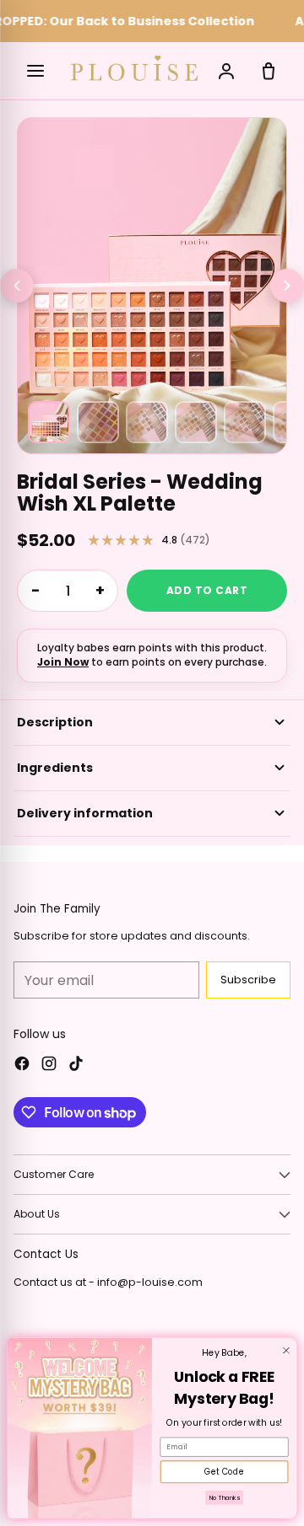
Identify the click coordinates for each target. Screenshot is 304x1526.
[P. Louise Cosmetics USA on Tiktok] (76, 1066)
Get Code (224, 1472)
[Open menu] (35, 70)
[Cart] (268, 70)
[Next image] (287, 286)
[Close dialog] (287, 1351)
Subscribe (248, 979)
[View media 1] (49, 422)
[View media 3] (147, 422)
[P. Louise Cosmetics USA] (134, 69)
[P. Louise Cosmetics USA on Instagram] (49, 1066)
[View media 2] (98, 422)
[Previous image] (17, 286)
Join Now (63, 662)
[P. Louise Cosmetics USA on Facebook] (22, 1066)
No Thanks (224, 1498)
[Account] (226, 70)
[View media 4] (196, 422)
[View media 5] (245, 422)
